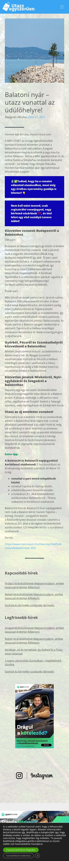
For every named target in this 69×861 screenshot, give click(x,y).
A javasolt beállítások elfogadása (20, 849)
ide (23, 832)
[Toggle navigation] (61, 7)
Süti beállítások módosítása (18, 855)
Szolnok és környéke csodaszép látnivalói (30, 605)
